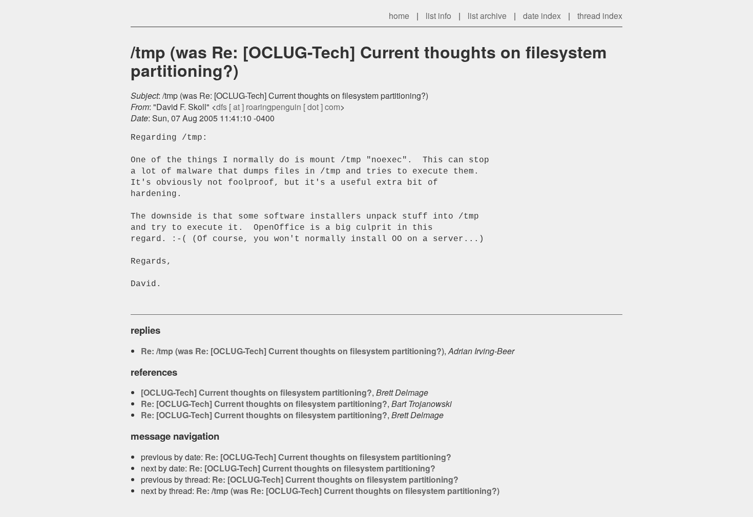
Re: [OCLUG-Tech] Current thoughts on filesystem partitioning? (264, 404)
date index (542, 15)
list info (438, 15)
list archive (487, 15)
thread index (599, 15)
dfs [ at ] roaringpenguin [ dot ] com (278, 107)
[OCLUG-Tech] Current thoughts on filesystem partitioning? (256, 392)
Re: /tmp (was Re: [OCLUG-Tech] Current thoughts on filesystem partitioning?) (292, 351)
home (399, 15)
